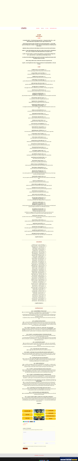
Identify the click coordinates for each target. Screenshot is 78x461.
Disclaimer (44, 458)
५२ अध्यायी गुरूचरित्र (50, 410)
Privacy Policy (46, 458)
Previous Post (25, 423)
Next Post (24, 424)
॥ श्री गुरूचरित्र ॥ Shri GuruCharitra (39, 455)
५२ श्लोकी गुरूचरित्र (50, 413)
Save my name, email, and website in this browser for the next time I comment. (35, 446)
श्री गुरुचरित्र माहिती (27, 411)
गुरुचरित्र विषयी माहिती (38, 458)
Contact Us (42, 458)
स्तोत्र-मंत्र (42, 28)
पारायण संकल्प (27, 418)
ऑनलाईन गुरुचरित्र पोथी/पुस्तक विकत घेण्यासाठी (39, 415)
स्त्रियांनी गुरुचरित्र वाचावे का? (53, 28)
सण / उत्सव (46, 28)
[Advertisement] (18, 9)
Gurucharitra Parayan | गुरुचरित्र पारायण (34, 458)
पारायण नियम (27, 414)
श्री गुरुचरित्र (37, 28)
